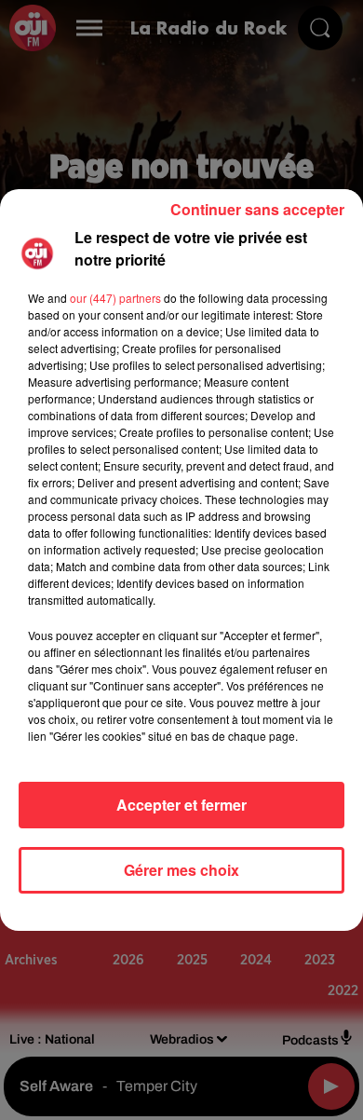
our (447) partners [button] (115, 298)
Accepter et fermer (181, 804)
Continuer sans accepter (257, 209)
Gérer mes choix (181, 870)
